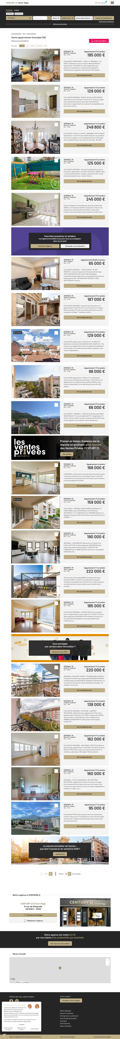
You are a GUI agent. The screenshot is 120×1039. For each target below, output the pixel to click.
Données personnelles (67, 1037)
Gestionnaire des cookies (102, 1037)
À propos (63, 1021)
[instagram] (17, 1001)
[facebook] (11, 1001)
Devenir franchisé (66, 1013)
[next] (50, 874)
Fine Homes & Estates (68, 1018)
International (65, 1023)
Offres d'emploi (65, 1011)
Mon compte (102, 3)
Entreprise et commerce (69, 1016)
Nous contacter (66, 1026)
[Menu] (112, 2)
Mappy (26, 982)
